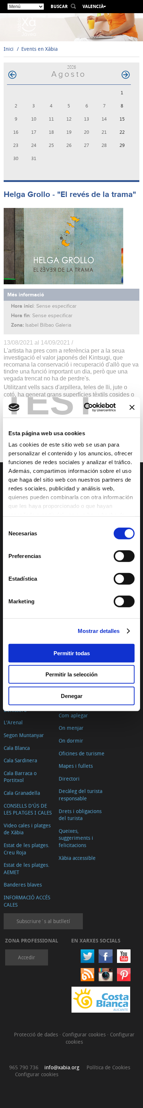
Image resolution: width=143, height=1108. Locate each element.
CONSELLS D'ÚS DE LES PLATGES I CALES (28, 809)
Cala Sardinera (20, 760)
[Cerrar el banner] (132, 407)
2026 (71, 67)
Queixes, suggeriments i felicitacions (76, 838)
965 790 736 (23, 1067)
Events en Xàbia (39, 48)
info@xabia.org (61, 1067)
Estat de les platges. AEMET (27, 868)
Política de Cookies (108, 1067)
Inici (9, 48)
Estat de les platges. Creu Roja (27, 849)
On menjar (71, 727)
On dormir (71, 740)
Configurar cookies (84, 1034)
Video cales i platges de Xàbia (27, 829)
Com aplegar (73, 715)
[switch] (124, 556)
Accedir (26, 957)
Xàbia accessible (77, 857)
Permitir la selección (71, 674)
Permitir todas (72, 653)
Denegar (71, 695)
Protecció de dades (36, 1034)
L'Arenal (13, 722)
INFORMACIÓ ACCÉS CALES (27, 901)
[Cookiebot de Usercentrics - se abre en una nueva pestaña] (87, 407)
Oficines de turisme (81, 753)
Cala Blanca (17, 747)
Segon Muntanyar (24, 735)
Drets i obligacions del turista (80, 815)
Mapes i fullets (76, 765)
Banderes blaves (23, 884)
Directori (69, 778)
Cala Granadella (22, 792)
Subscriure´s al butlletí (43, 921)
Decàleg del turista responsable (80, 795)
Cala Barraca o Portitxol (20, 777)
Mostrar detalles (99, 631)
